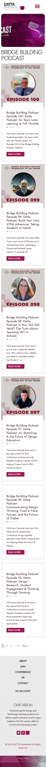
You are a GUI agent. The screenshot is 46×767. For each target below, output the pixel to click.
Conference (23, 672)
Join (23, 666)
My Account (23, 691)
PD (23, 677)
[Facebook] (18, 733)
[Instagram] (23, 733)
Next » (25, 645)
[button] (37, 6)
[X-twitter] (27, 733)
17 (18, 645)
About (23, 661)
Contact (23, 683)
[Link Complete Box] (23, 112)
